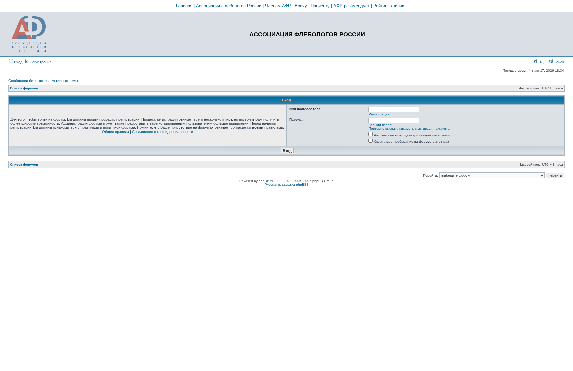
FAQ (541, 62)
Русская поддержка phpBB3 (287, 184)
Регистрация (40, 62)
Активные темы (65, 81)
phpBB (264, 181)
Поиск (558, 62)
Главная (184, 5)
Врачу (301, 5)
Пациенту (320, 5)
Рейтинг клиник (388, 5)
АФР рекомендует (351, 5)
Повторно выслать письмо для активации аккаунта (409, 128)
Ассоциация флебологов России (228, 5)
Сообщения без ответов (28, 81)
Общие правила (115, 132)
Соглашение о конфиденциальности (162, 132)
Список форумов (24, 88)
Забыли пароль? (382, 125)
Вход (17, 62)
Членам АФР (278, 5)
